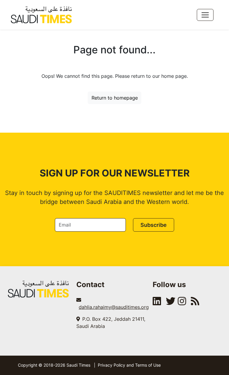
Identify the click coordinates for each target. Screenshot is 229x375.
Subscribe (153, 225)
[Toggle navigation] (205, 15)
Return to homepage (115, 98)
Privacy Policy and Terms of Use (129, 365)
